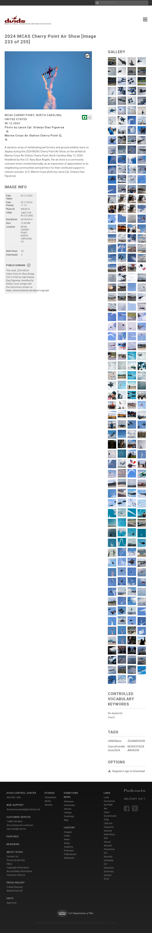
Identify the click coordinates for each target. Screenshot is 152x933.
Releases (69, 801)
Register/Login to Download (128, 771)
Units (10, 898)
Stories (49, 793)
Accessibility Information (19, 871)
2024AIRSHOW (136, 741)
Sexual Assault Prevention (109, 846)
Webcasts (69, 858)
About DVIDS (14, 852)
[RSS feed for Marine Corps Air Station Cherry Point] (6, 139)
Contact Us (12, 856)
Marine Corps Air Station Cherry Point (31, 135)
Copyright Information (18, 867)
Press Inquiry (15, 882)
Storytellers (50, 797)
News (67, 839)
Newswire (12, 844)
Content (69, 827)
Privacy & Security (16, 860)
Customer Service (16, 875)
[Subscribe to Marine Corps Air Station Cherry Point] (84, 117)
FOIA (106, 819)
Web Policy (109, 834)
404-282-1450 (14, 797)
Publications (70, 854)
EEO (106, 838)
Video (67, 835)
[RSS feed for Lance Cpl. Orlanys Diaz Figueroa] (8, 131)
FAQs (9, 864)
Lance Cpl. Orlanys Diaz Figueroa (41, 127)
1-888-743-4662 (15, 821)
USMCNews (115, 741)
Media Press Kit (15, 890)
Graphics (68, 847)
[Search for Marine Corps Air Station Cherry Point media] (60, 135)
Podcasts (69, 850)
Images (68, 832)
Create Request (15, 887)
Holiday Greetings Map (69, 816)
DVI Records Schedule (108, 857)
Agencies (11, 903)
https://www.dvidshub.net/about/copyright (27, 290)
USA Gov (108, 823)
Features (12, 836)
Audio (67, 843)
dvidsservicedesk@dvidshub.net (23, 809)
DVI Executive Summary (109, 868)
